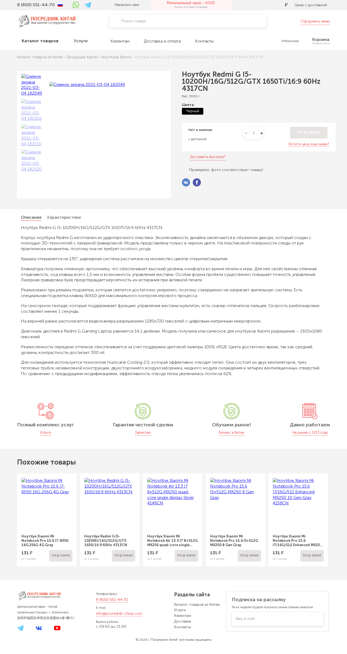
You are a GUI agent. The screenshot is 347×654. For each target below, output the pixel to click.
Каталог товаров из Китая (197, 604)
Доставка (182, 621)
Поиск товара (133, 21)
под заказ (308, 132)
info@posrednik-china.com (119, 613)
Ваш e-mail (245, 618)
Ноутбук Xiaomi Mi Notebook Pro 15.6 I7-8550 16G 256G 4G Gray (44, 540)
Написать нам (127, 4)
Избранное (290, 41)
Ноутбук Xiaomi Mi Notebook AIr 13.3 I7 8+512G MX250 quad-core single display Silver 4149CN (172, 540)
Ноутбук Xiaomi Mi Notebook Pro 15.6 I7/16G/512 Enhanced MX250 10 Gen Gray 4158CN (297, 540)
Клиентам (182, 615)
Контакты (182, 627)
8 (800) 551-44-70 (112, 599)
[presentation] (9, 516)
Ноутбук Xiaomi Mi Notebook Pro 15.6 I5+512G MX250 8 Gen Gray (234, 540)
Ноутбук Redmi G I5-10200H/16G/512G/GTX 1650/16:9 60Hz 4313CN (105, 540)
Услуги (180, 610)
